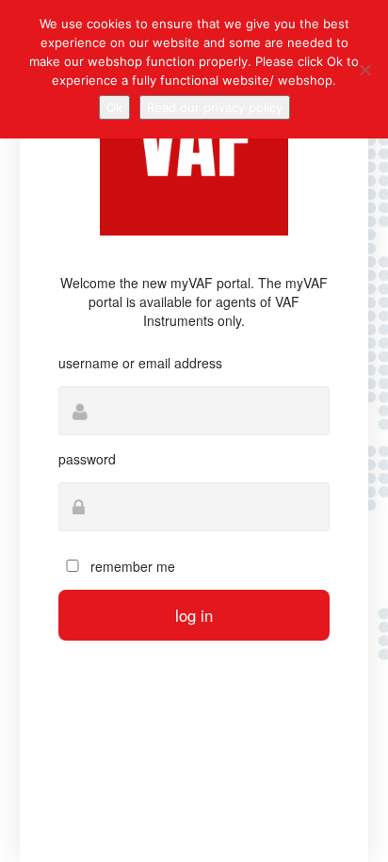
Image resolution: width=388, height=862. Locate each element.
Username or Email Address (140, 362)
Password (87, 458)
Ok (114, 107)
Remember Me (131, 566)
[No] (364, 69)
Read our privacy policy (215, 107)
